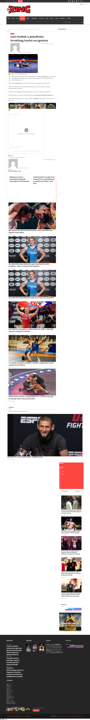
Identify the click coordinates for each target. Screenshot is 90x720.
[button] (45, 435)
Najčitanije (65, 491)
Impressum (77, 716)
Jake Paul (52, 649)
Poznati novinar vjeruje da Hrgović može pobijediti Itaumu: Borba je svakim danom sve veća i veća (71, 594)
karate (55, 649)
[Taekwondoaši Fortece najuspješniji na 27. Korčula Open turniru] (28, 650)
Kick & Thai (41, 18)
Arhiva (64, 716)
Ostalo (57, 18)
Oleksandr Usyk (54, 651)
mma (48, 651)
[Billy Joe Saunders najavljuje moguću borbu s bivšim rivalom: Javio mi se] (35, 645)
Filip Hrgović (55, 647)
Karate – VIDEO (9, 700)
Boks (13, 18)
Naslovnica (60, 716)
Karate (27, 18)
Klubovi (69, 18)
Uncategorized (9, 698)
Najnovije (77, 491)
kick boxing (59, 649)
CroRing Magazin (27, 716)
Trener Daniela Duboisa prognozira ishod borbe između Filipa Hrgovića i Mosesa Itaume (71, 511)
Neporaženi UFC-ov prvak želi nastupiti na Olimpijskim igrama (25, 457)
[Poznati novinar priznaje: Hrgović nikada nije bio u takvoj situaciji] (71, 523)
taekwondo (48, 652)
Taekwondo (34, 18)
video (62, 652)
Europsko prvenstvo (49, 647)
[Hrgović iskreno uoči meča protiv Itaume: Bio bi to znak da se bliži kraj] (28, 645)
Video (63, 18)
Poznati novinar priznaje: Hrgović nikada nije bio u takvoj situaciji (70, 532)
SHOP (82, 716)
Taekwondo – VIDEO (10, 703)
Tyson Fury (53, 652)
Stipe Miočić (60, 651)
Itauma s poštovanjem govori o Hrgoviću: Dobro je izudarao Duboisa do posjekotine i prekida (70, 552)
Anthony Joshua (50, 644)
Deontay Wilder (59, 646)
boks (57, 644)
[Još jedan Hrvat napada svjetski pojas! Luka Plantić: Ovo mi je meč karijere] (41, 645)
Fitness (51, 18)
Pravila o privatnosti (70, 716)
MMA (47, 18)
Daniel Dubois (52, 646)
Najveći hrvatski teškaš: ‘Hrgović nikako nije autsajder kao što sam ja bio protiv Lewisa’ (71, 573)
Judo (17, 18)
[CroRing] (18, 9)
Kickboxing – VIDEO (10, 702)
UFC (58, 652)
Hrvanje (22, 18)
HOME (8, 18)
